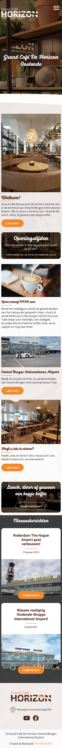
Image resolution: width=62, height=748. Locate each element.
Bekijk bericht (31, 595)
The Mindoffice (43, 743)
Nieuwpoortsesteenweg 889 (34, 709)
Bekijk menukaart (31, 506)
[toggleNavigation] (56, 7)
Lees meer (12, 223)
